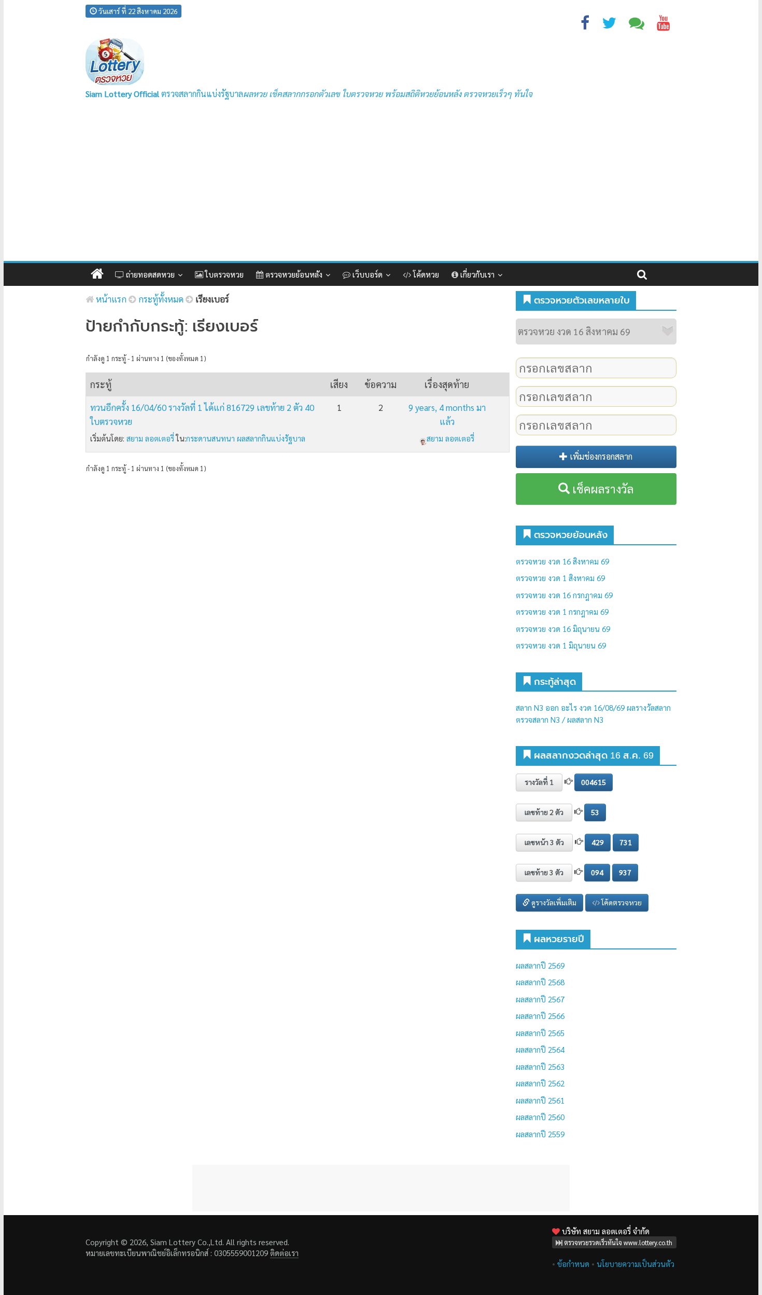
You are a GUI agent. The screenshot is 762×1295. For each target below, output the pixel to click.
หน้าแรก (110, 299)
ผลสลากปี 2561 (540, 1100)
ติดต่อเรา (284, 1253)
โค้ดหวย (425, 274)
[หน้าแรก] (97, 274)
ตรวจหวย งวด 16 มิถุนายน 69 (563, 628)
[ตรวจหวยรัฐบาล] (115, 62)
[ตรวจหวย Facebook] (585, 25)
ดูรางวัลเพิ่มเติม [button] (553, 902)
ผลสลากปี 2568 (540, 982)
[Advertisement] (381, 183)
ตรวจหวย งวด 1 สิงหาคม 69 (560, 578)
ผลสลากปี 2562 (540, 1083)
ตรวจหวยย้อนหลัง (292, 274)
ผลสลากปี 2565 (540, 1033)
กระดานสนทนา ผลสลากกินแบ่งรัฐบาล (245, 438)
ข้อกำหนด (573, 1264)
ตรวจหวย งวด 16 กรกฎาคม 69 (564, 595)
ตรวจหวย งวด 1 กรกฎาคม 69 (562, 611)
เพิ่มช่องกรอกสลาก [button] (600, 456)
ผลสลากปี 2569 (540, 965)
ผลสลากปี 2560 (540, 1117)
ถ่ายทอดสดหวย (149, 274)
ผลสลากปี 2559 (540, 1134)
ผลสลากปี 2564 (540, 1049)
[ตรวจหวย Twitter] (609, 25)
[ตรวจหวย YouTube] (663, 25)
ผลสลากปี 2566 (540, 1016)
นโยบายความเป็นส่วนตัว (635, 1264)
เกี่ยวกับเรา (476, 274)
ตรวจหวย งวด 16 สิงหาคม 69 (562, 561)
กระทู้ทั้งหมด (161, 299)
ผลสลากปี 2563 (540, 1066)
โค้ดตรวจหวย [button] (621, 902)
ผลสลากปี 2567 (540, 999)
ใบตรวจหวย (223, 274)
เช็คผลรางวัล (601, 488)
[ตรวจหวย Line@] (637, 25)
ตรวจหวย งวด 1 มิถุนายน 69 (561, 645)
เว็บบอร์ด (366, 274)
